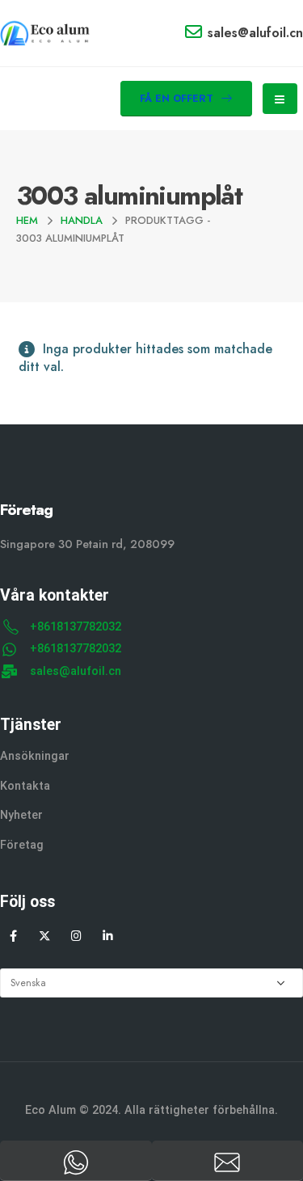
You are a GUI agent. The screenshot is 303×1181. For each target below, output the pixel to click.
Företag (22, 845)
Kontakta (25, 786)
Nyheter (21, 815)
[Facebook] (13, 935)
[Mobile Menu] (280, 98)
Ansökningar (34, 756)
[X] (45, 935)
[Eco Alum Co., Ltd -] (45, 33)
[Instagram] (76, 935)
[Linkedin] (108, 935)
